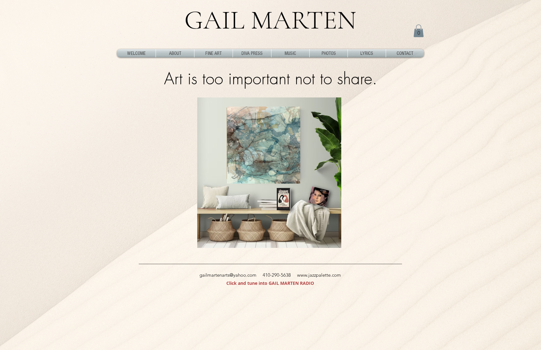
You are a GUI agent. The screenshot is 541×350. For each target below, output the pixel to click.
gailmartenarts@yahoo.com (227, 275)
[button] (418, 30)
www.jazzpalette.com (319, 275)
